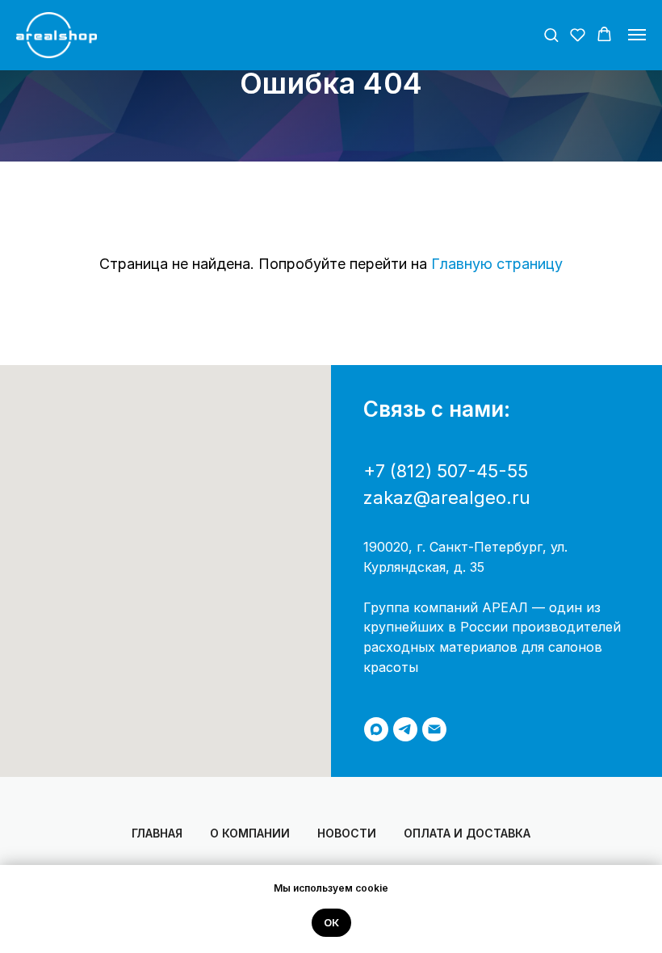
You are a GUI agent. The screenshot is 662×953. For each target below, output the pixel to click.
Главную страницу (497, 263)
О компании (250, 833)
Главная (157, 833)
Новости (346, 833)
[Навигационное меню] (637, 34)
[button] (551, 34)
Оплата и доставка (467, 833)
